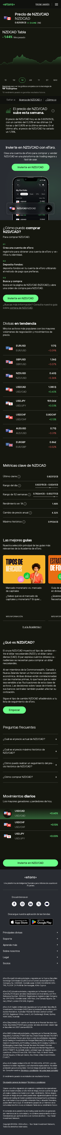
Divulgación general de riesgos (15, 1082)
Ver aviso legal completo (48, 1070)
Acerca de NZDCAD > (30, 100)
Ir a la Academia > (32, 627)
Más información (14, 617)
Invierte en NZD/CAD (31, 167)
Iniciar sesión (42, 4)
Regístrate (6, 86)
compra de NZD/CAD (21, 308)
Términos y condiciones (29, 1070)
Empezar (14, 710)
